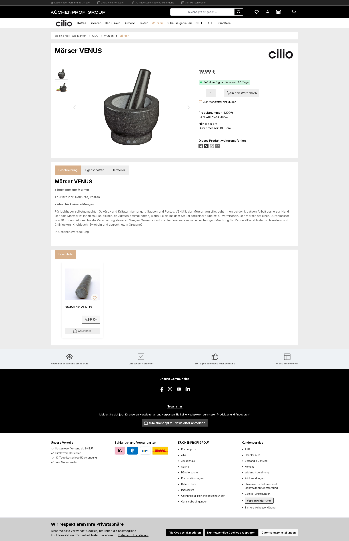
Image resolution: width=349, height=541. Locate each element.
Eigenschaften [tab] (94, 170)
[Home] (64, 23)
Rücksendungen (254, 478)
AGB (247, 449)
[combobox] (202, 12)
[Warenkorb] (293, 12)
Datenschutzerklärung (133, 535)
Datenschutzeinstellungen (279, 532)
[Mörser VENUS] (132, 107)
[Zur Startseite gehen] (78, 12)
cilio (183, 455)
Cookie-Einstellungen (257, 493)
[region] (123, 107)
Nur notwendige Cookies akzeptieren (231, 532)
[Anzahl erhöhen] (219, 93)
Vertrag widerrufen (259, 500)
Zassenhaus (188, 460)
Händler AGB (252, 455)
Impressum (187, 489)
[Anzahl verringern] (202, 93)
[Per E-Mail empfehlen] (217, 146)
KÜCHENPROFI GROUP (194, 442)
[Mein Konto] (267, 12)
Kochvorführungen (192, 478)
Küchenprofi (188, 449)
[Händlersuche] (278, 12)
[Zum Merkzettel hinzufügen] (94, 297)
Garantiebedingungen (194, 501)
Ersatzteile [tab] (65, 254)
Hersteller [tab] (118, 170)
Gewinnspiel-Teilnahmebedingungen (203, 495)
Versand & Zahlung (256, 460)
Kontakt (249, 466)
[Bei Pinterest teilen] (206, 146)
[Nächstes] (188, 107)
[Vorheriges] (74, 107)
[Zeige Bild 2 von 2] (134, 141)
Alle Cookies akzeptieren (185, 532)
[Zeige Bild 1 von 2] (128, 141)
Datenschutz (188, 484)
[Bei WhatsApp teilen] (212, 146)
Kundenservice (252, 442)
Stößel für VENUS (78, 307)
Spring (185, 466)
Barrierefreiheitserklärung (260, 507)
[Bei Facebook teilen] (200, 146)
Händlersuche (189, 472)
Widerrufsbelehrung (257, 472)
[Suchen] (238, 12)
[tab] (68, 170)
